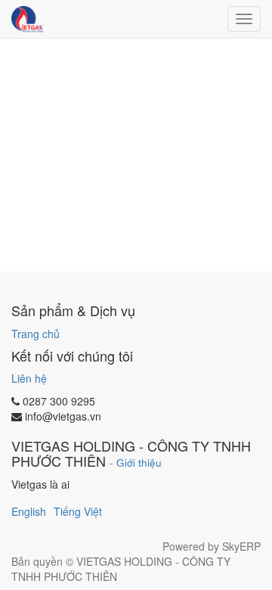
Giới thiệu (139, 462)
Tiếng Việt (78, 511)
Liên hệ (29, 378)
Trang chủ (35, 333)
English (28, 511)
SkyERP (241, 546)
